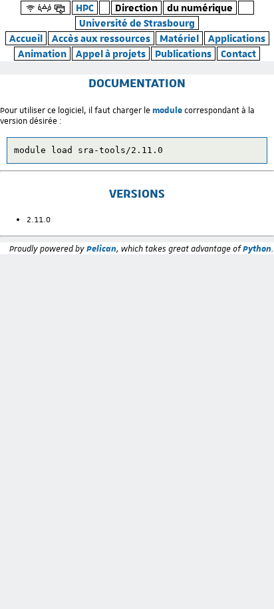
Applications (236, 38)
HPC (85, 7)
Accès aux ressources (101, 38)
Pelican (101, 248)
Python (257, 248)
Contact (238, 53)
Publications (183, 53)
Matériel (179, 38)
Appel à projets (111, 53)
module (167, 110)
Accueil (26, 38)
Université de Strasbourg (137, 23)
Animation (42, 53)
